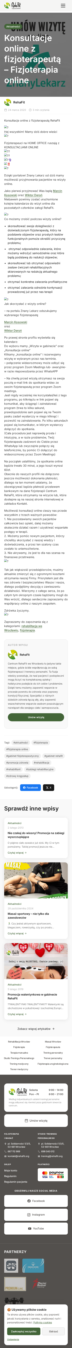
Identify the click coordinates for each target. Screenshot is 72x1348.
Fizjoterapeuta (53, 1047)
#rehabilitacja (41, 762)
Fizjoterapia (19, 1047)
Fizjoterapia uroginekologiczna (53, 1063)
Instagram (38, 1214)
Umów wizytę (36, 717)
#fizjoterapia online (17, 749)
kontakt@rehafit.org (18, 1156)
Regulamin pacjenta (15, 1181)
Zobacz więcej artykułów (34, 1029)
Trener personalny (53, 1058)
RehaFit (25, 654)
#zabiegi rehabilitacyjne (39, 769)
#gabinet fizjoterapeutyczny (22, 755)
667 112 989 (14, 1151)
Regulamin (10, 1176)
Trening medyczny (19, 1063)
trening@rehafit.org (52, 1156)
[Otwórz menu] (63, 5)
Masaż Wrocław (53, 1041)
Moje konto (10, 1170)
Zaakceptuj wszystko (24, 1331)
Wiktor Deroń (33, 195)
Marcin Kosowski (15, 322)
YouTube (38, 1228)
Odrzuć (53, 1331)
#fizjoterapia (41, 742)
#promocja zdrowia (17, 762)
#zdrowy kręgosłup (17, 775)
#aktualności (20, 742)
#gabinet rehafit (53, 755)
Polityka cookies (42, 1322)
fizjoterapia (27, 630)
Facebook (32, 787)
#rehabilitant (13, 769)
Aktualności (13, 26)
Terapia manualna (19, 1052)
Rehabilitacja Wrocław (19, 1041)
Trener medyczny (19, 1069)
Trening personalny (53, 1052)
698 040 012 (48, 1151)
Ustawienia (13, 1339)
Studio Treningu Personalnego (19, 1058)
